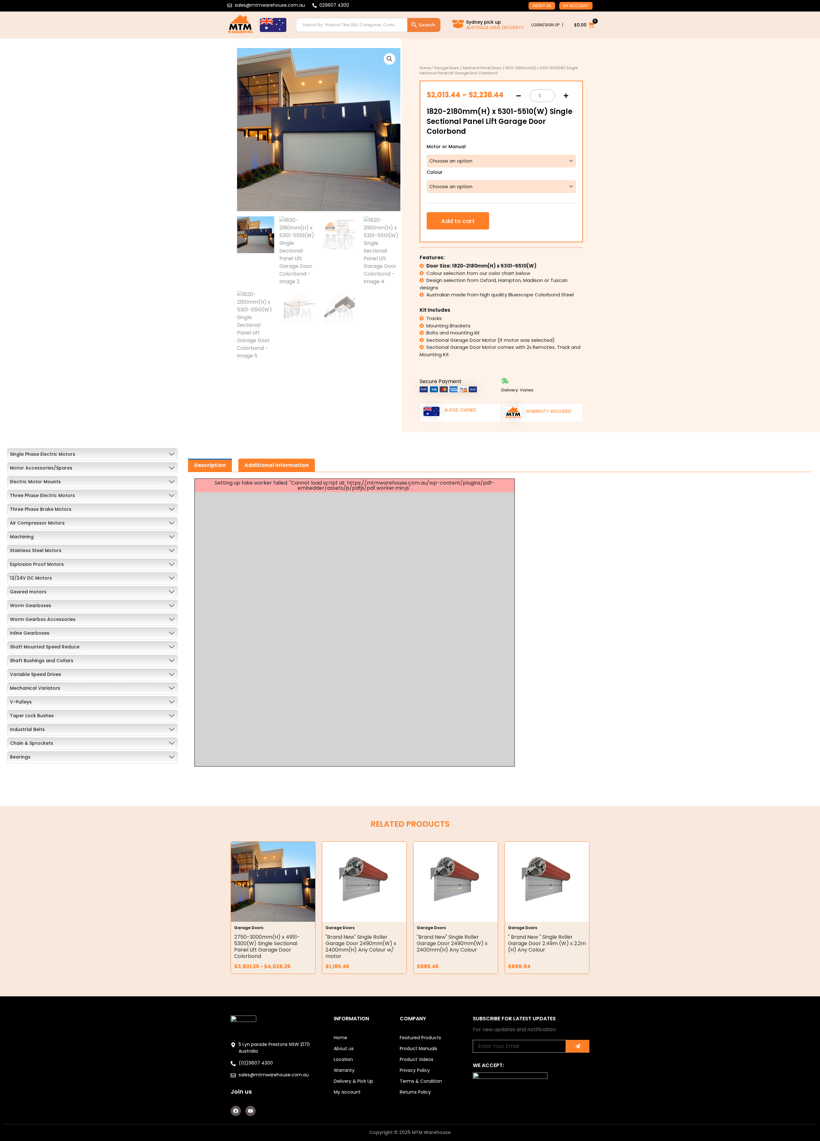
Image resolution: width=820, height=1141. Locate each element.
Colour (435, 172)
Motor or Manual (446, 147)
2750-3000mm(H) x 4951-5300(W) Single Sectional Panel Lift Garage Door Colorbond (267, 946)
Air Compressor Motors (37, 523)
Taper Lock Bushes (32, 715)
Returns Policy (415, 1092)
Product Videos (416, 1059)
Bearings (20, 757)
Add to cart (458, 221)
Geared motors (28, 592)
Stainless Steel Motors (36, 550)
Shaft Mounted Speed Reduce (44, 647)
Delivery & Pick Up (353, 1081)
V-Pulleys (21, 702)
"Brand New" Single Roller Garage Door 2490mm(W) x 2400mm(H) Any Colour (452, 943)
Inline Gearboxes (29, 633)
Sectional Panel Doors (482, 67)
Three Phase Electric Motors (42, 495)
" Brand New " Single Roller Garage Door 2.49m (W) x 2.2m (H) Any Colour (547, 943)
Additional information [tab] (276, 465)
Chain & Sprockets (31, 743)
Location (343, 1059)
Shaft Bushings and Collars (41, 660)
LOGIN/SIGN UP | (547, 25)
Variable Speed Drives (35, 674)
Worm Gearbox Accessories (43, 619)
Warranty (344, 1070)
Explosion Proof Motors (37, 564)
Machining (22, 537)
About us (541, 5)
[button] (389, 59)
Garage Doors (446, 67)
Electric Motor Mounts (35, 481)
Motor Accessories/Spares (41, 468)
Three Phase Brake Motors (40, 509)
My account (576, 5)
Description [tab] (210, 465)
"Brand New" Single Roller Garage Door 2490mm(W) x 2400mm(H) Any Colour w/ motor (360, 946)
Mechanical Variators (35, 688)
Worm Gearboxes (30, 605)
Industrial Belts (27, 729)
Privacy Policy (415, 1070)
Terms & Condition (421, 1081)
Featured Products (420, 1037)
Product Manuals (418, 1048)
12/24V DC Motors (31, 578)
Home (425, 67)
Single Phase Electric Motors (42, 454)
